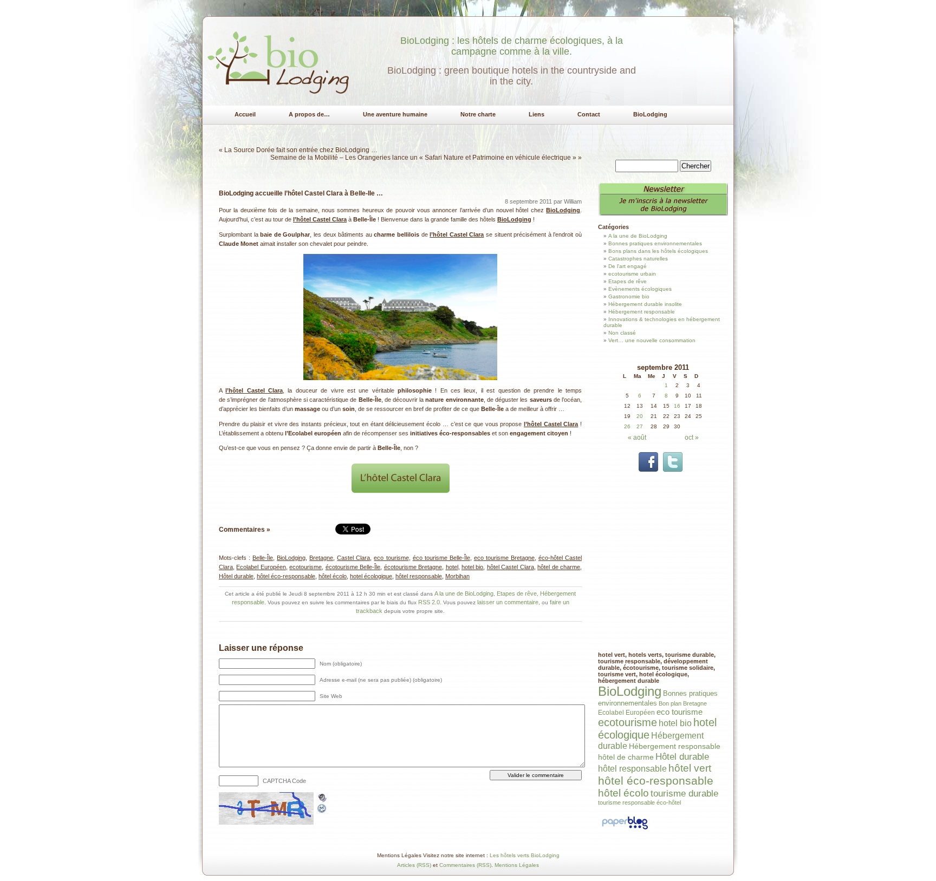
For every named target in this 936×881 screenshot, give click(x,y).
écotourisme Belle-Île (353, 567)
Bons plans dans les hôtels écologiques (658, 251)
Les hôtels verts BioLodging (525, 855)
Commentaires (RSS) (465, 865)
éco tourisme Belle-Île (441, 557)
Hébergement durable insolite (645, 304)
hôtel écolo (332, 576)
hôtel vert (689, 768)
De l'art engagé (627, 266)
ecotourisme (305, 567)
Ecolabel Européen (260, 567)
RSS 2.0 (429, 602)
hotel (452, 567)
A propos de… (309, 114)
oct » (692, 437)
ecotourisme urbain (632, 274)
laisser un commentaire (507, 602)
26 (627, 426)
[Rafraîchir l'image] (322, 810)
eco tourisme (391, 557)
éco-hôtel (668, 802)
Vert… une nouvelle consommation (652, 340)
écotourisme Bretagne (413, 567)
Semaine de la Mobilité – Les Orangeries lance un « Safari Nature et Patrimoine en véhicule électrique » (423, 157)
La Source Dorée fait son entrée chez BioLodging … (301, 150)
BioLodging (650, 114)
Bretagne (321, 557)
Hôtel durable (236, 576)
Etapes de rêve (517, 593)
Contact (588, 114)
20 (639, 416)
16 (677, 406)
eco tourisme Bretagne (504, 557)
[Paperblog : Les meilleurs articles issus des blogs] (625, 830)
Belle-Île (262, 557)
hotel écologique (371, 576)
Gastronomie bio (628, 296)
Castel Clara (353, 557)
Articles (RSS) (414, 865)
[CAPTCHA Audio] (322, 796)
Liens (536, 114)
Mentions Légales (517, 865)
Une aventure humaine (395, 114)
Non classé (622, 333)
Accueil (245, 114)
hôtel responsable (418, 576)
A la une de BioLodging (463, 593)
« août (637, 437)
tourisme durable (684, 793)
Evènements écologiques (640, 289)
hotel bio (472, 567)
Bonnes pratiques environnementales (655, 243)
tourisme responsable (626, 802)
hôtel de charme (558, 567)
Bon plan (670, 703)
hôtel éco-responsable (286, 576)
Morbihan (457, 576)
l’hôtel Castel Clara (320, 219)
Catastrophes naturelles (638, 259)
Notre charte (478, 114)
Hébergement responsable (641, 312)
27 (639, 426)
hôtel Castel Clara (510, 567)
